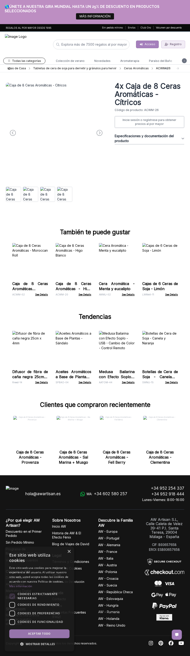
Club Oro (145, 27)
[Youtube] (181, 643)
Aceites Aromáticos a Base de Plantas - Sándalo (73, 376)
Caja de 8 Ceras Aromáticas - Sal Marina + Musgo (73, 457)
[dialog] (39, 599)
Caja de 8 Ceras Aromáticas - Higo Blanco (73, 288)
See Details (41, 294)
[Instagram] (151, 643)
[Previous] (166, 68)
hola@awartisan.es (43, 493)
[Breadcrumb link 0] (9, 68)
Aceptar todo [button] (39, 634)
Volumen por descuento (169, 27)
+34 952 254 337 (167, 488)
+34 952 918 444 (167, 494)
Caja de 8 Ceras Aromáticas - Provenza (30, 457)
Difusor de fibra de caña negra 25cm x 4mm (30, 376)
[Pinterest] (161, 643)
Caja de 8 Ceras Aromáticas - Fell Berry (116, 457)
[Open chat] (177, 635)
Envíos (131, 27)
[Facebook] (171, 643)
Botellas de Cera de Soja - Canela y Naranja (160, 376)
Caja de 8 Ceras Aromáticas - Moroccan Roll (30, 288)
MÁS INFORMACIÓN (95, 16)
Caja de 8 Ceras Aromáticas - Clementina (160, 457)
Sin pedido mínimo (112, 27)
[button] (39, 644)
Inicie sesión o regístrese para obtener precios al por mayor (149, 122)
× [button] (69, 551)
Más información (20, 586)
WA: (106, 493)
